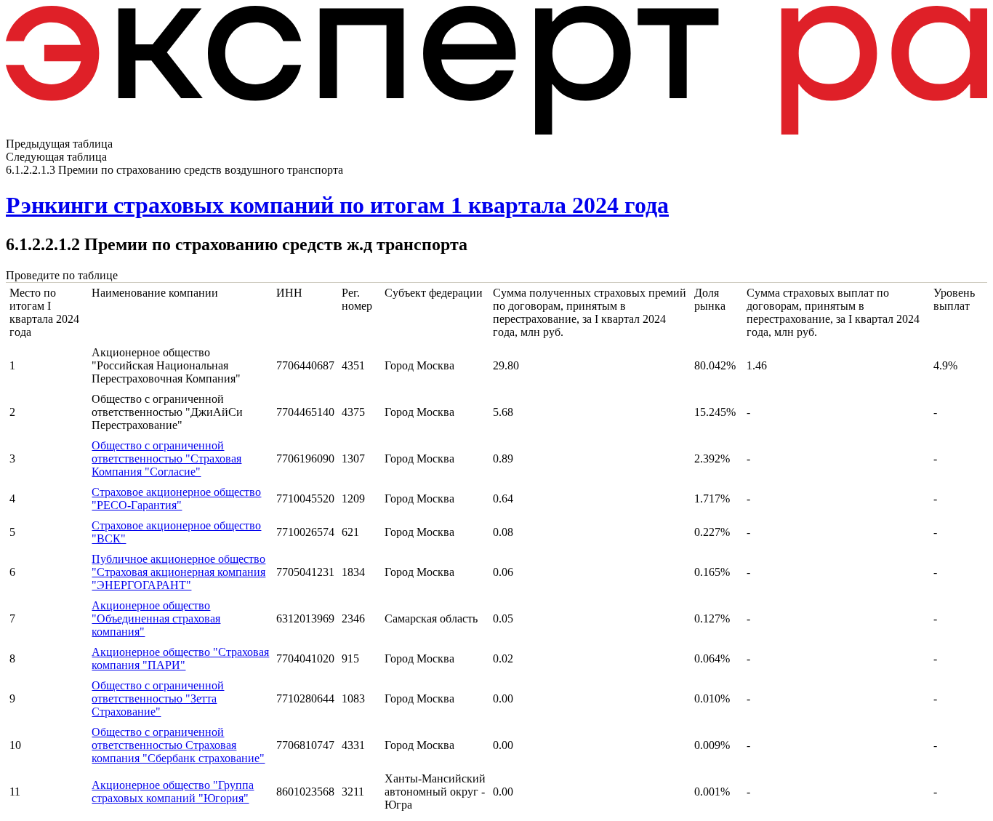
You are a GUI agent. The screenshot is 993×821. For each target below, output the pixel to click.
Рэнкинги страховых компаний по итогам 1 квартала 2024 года (337, 205)
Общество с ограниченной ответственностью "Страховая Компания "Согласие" (166, 458)
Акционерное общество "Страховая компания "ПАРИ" (180, 658)
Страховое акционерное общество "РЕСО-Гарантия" (176, 498)
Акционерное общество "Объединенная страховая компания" (156, 618)
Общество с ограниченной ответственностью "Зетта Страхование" (158, 698)
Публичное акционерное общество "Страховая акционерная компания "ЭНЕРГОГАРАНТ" (178, 572)
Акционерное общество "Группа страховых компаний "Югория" (173, 791)
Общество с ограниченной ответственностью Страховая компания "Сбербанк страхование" (178, 745)
